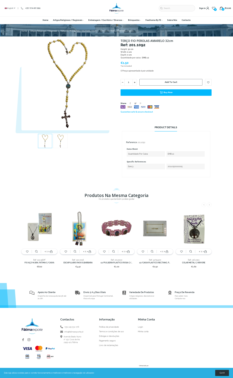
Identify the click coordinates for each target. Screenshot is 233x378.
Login (140, 327)
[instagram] (29, 340)
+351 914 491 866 (32, 8)
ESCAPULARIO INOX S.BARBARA (78, 263)
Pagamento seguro (107, 341)
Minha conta (143, 331)
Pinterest (140, 103)
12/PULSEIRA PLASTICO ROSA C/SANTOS (116, 263)
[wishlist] (27, 251)
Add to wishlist (208, 82)
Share (130, 103)
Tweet (135, 103)
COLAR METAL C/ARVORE (193, 263)
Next (109, 84)
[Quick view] (36, 251)
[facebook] (23, 340)
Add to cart (171, 82)
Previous (27, 84)
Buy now (168, 92)
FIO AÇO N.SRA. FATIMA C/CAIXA (39, 263)
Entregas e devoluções (109, 336)
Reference (131, 142)
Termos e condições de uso (111, 331)
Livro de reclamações (108, 345)
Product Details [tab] (166, 127)
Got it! (222, 373)
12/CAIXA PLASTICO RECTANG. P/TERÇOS (155, 263)
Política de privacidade (109, 327)
